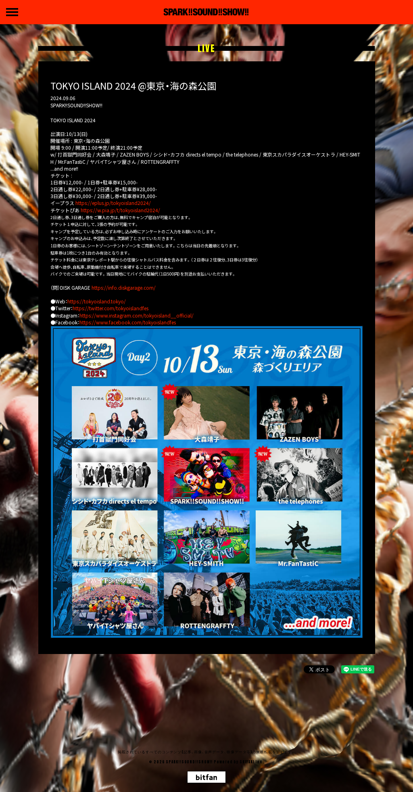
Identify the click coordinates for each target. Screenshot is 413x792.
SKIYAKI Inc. (252, 762)
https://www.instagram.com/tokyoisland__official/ (136, 315)
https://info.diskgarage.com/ (124, 287)
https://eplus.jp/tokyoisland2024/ (113, 202)
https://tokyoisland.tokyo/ (96, 301)
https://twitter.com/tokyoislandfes (110, 308)
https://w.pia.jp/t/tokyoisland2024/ (120, 210)
